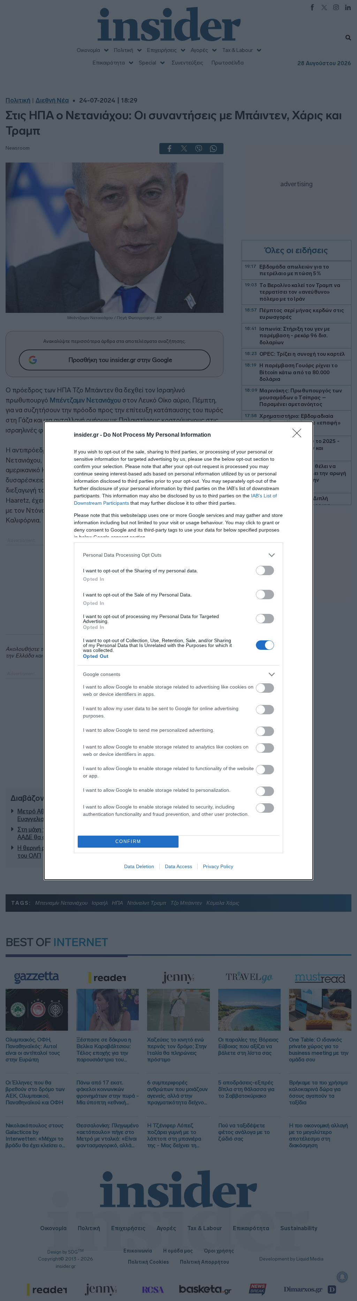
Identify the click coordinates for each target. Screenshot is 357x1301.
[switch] (265, 570)
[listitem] (178, 555)
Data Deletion (139, 866)
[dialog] (178, 651)
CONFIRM (128, 841)
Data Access (178, 866)
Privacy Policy (218, 866)
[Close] (299, 435)
